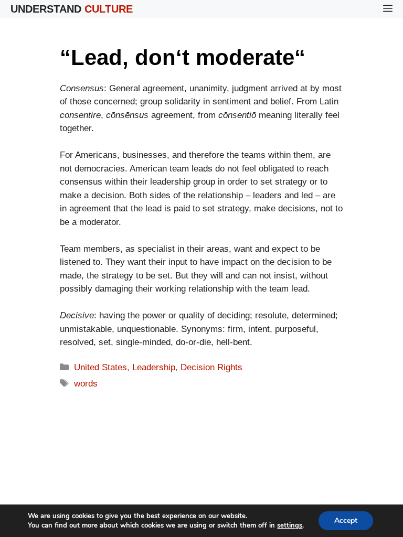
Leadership (153, 367)
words (86, 384)
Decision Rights (211, 367)
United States (100, 367)
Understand (71, 9)
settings (289, 525)
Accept (345, 520)
